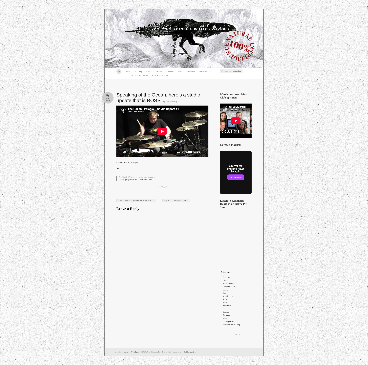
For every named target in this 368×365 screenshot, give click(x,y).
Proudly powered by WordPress (127, 352)
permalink (237, 71)
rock (141, 179)
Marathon (191, 71)
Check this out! (229, 287)
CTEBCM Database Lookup (136, 75)
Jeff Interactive (190, 352)
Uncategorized (228, 321)
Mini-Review (228, 296)
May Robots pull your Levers (176, 200)
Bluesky (170, 71)
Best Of (226, 280)
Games (225, 290)
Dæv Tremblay (171, 101)
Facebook (159, 71)
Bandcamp (138, 71)
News (225, 302)
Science (226, 312)
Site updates (227, 315)
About (180, 71)
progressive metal (132, 179)
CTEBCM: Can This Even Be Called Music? (184, 38)
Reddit (149, 71)
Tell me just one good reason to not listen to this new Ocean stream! (137, 200)
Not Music (203, 71)
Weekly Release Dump (231, 325)
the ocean (148, 179)
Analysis (226, 277)
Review (226, 309)
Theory (225, 318)
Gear (224, 293)
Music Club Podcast (160, 75)
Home (127, 71)
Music (225, 299)
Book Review (228, 283)
